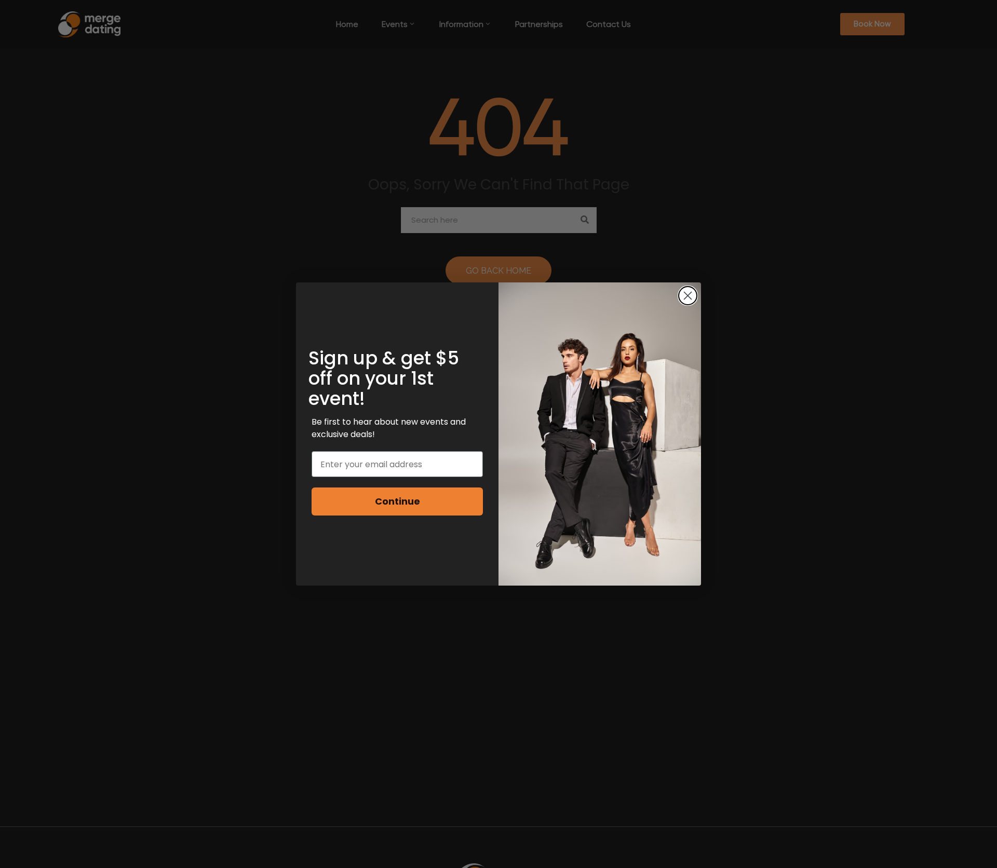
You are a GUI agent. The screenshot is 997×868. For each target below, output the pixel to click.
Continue (397, 501)
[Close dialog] (688, 296)
